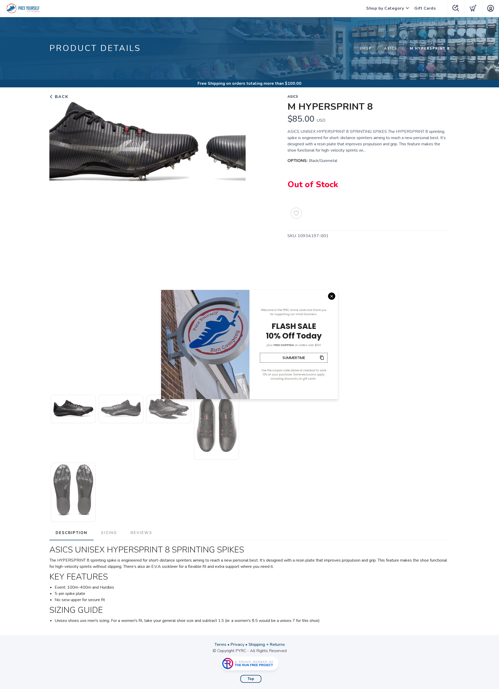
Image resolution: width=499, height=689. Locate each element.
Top (251, 679)
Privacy (237, 644)
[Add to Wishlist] (296, 213)
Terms (220, 644)
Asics (390, 48)
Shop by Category (385, 8)
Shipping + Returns (266, 644)
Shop (365, 48)
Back (61, 97)
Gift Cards (425, 8)
